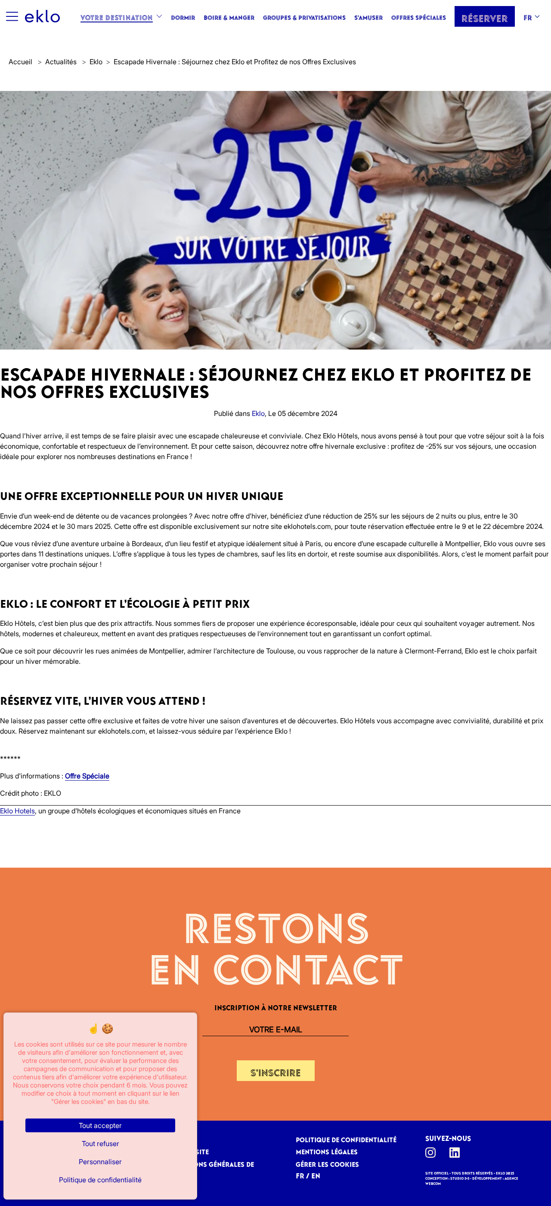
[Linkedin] (457, 1152)
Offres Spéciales (418, 16)
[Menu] (11, 16)
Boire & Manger (229, 16)
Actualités (61, 61)
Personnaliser (100, 1161)
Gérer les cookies (327, 1163)
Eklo (96, 61)
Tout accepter (100, 1125)
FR (300, 1174)
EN (315, 1174)
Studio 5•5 (459, 1177)
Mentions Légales (327, 1150)
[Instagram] (433, 1152)
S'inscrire (276, 1070)
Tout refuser (100, 1143)
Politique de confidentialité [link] (100, 1179)
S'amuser (368, 16)
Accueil (20, 61)
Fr (527, 16)
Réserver (484, 16)
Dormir (183, 16)
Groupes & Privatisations (304, 16)
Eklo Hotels (17, 810)
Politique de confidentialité (346, 1138)
